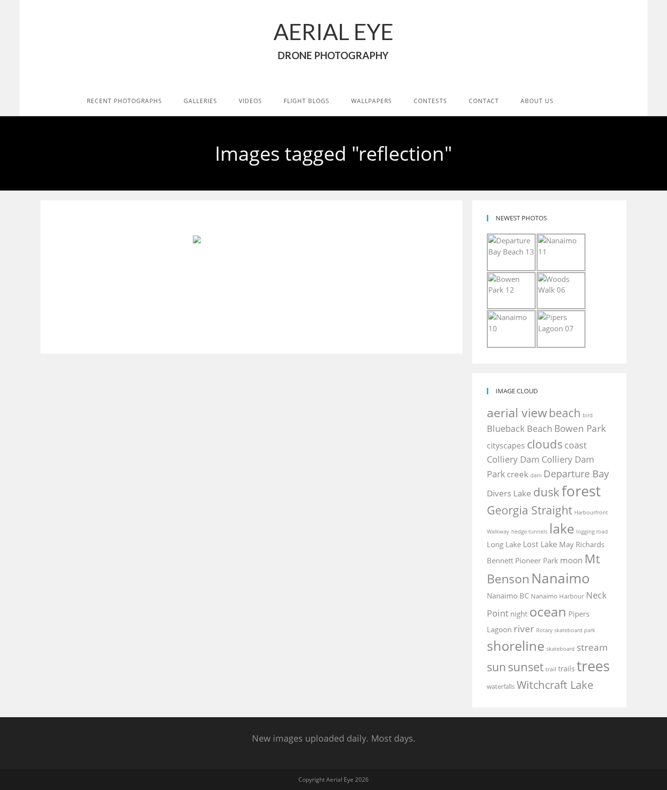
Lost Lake (540, 544)
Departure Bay (576, 473)
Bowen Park (580, 428)
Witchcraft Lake (555, 685)
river (524, 628)
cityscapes (506, 445)
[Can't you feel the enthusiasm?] (251, 274)
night (518, 614)
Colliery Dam (513, 459)
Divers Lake (509, 493)
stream (592, 647)
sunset (525, 667)
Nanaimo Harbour (557, 596)
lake (561, 528)
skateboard (560, 648)
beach (565, 413)
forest (581, 491)
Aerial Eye (333, 39)
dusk (546, 492)
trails (566, 668)
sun (496, 667)
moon (571, 560)
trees (593, 666)
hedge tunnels (529, 531)
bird (588, 415)
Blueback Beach (519, 428)
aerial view (517, 413)
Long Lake (504, 544)
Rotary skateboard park (565, 630)
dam (536, 475)
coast (575, 445)
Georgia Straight (529, 510)
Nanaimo (560, 578)
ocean (547, 611)
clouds (545, 444)
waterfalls (501, 686)
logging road (592, 531)
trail (550, 669)
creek (517, 474)
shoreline (515, 646)
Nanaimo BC (508, 595)
